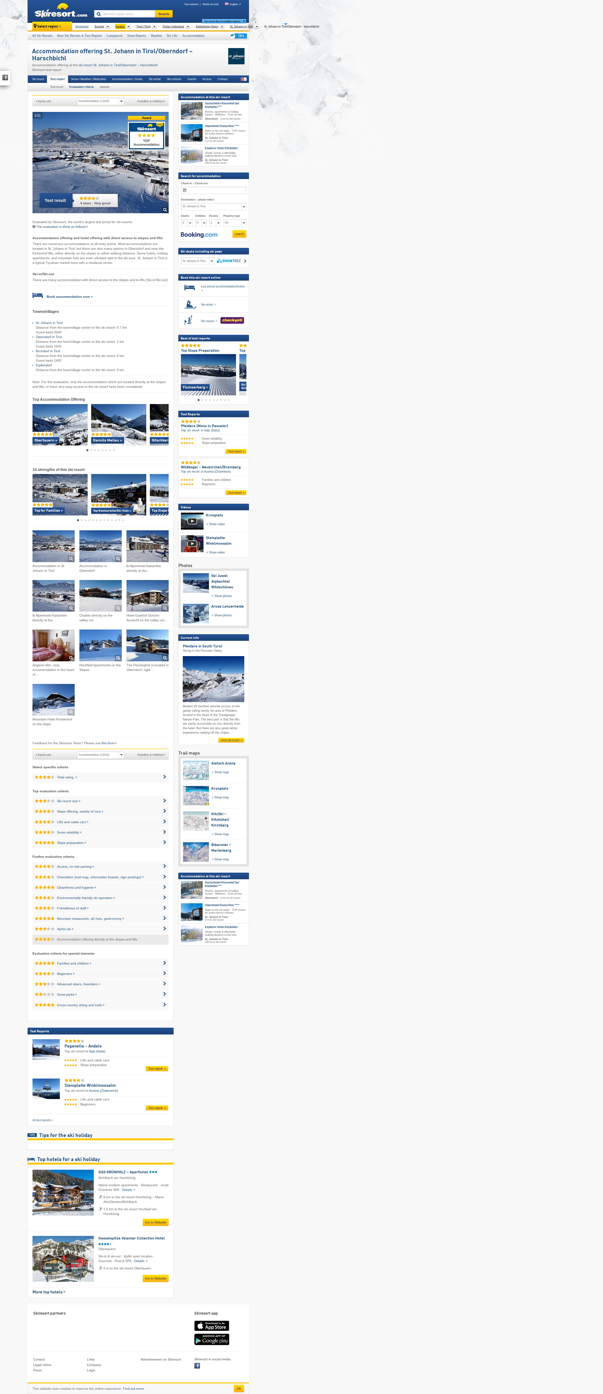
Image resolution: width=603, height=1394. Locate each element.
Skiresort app (206, 1314)
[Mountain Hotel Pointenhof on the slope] (54, 700)
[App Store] (211, 1331)
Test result (56, 87)
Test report (57, 79)
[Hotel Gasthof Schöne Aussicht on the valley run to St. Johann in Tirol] (147, 596)
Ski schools (174, 79)
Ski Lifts (172, 35)
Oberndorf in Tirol (49, 337)
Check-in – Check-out (194, 183)
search (239, 234)
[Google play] (211, 1344)
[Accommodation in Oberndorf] (100, 547)
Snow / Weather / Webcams (88, 79)
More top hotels (47, 1292)
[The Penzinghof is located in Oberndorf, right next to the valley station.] (147, 646)
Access (207, 79)
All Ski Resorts (42, 35)
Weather (156, 35)
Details (127, 1190)
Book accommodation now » (70, 296)
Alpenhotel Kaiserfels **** (222, 126)
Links (91, 1359)
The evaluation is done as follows (61, 227)
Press (37, 1370)
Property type (231, 215)
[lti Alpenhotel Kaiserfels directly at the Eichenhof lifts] (147, 547)
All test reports (42, 1120)
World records (211, 4)
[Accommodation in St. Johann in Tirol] (54, 547)
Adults (185, 215)
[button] (199, 235)
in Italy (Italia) (96, 1051)
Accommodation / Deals (127, 79)
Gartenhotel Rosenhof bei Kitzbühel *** (222, 105)
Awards (105, 87)
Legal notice (42, 1365)
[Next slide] (165, 424)
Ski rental (155, 79)
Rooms (213, 215)
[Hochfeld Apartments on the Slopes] (100, 646)
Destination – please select (197, 199)
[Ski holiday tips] (238, 36)
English (234, 4)
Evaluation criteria (81, 87)
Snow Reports (136, 35)
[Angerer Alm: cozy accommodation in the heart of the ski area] (54, 646)
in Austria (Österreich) (102, 1090)
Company (94, 1365)
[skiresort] (59, 11)
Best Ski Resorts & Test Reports (79, 35)
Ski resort (38, 79)
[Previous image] (184, 373)
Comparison (114, 35)
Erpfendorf (44, 365)
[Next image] (243, 373)
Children (200, 215)
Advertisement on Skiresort (161, 1359)
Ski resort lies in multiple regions (222, 21)
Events (191, 79)
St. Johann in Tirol (49, 323)
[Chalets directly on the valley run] (100, 596)
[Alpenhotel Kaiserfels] (192, 133)
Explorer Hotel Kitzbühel (221, 148)
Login (91, 1370)
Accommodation (193, 35)
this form (108, 743)
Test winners (191, 4)
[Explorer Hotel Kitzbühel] (192, 155)
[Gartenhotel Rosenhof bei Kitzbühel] (192, 111)
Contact (223, 79)
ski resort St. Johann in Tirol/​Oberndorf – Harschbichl (118, 65)
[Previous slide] (36, 424)
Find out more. (134, 1388)
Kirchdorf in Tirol (48, 351)
